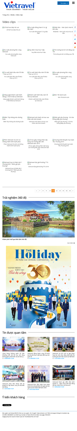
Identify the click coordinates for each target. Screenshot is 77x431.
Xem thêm (70, 243)
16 (70, 190)
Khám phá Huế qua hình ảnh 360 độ (14, 239)
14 (63, 190)
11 (53, 190)
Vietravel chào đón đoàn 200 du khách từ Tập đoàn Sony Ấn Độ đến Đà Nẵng (13, 385)
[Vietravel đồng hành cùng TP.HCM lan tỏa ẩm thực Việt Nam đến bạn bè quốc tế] (38, 344)
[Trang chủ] (19, 5)
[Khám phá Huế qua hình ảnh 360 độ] (38, 219)
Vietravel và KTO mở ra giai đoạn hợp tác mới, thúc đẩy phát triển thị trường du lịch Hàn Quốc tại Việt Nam (64, 355)
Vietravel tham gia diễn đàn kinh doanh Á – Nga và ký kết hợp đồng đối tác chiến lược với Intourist (64, 383)
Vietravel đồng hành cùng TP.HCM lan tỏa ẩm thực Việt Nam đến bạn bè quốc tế (38, 355)
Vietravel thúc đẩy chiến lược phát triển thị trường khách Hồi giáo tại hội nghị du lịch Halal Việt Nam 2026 (38, 386)
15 (66, 190)
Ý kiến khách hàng (13, 397)
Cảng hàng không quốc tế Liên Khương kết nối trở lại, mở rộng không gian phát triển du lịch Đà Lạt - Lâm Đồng (13, 355)
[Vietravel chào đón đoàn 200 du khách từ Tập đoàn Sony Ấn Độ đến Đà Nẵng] (13, 373)
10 (50, 190)
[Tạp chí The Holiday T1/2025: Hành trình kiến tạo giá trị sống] (38, 287)
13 (60, 190)
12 (56, 190)
